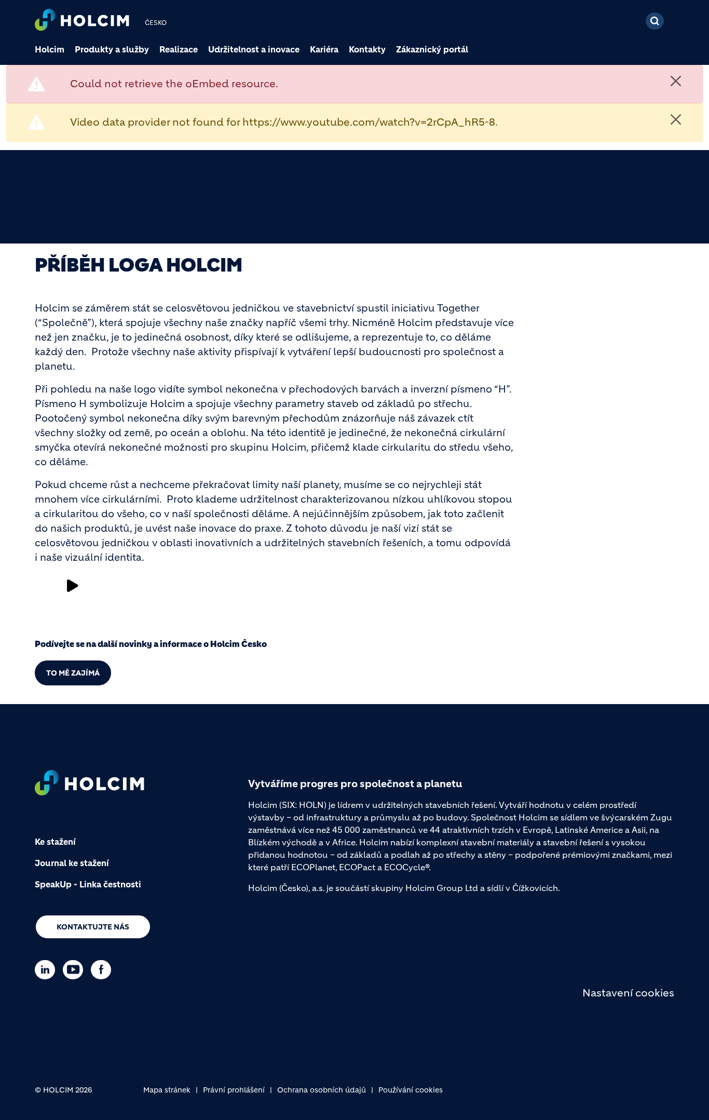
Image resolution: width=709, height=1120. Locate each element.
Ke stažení (55, 841)
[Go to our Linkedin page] (47, 969)
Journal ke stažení (72, 863)
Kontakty (367, 49)
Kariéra (324, 49)
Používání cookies (410, 1090)
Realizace (178, 49)
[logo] (82, 21)
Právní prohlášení (234, 1090)
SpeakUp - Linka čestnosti (88, 884)
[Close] (675, 81)
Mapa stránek (166, 1090)
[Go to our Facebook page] (103, 969)
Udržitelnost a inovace (253, 49)
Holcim (49, 49)
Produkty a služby (112, 49)
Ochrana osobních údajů (321, 1090)
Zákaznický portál (432, 49)
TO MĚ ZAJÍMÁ (73, 673)
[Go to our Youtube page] (75, 969)
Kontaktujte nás (93, 927)
